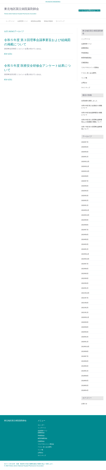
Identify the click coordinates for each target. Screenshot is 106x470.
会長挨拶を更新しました (89, 101)
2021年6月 (84, 303)
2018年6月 (84, 380)
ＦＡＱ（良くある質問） (89, 73)
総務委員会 (85, 48)
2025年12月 (85, 161)
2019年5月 (84, 366)
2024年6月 (84, 234)
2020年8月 (84, 327)
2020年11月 (85, 317)
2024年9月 (84, 220)
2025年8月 (84, 176)
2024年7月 (84, 229)
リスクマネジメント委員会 (90, 67)
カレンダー (41, 425)
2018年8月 (84, 376)
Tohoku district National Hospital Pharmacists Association (26, 466)
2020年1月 (84, 341)
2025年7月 (84, 181)
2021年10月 (85, 293)
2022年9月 (84, 278)
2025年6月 (84, 186)
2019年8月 (84, 351)
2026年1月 (84, 156)
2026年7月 (84, 142)
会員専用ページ (22, 21)
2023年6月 (84, 268)
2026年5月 (84, 152)
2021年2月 (84, 307)
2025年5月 (84, 191)
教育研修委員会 (86, 58)
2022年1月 (84, 288)
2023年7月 (84, 264)
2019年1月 (84, 371)
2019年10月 (85, 346)
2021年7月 (84, 298)
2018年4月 (84, 390)
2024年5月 (84, 239)
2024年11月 (85, 210)
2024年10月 (85, 215)
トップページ (10, 21)
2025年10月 (85, 171)
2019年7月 (84, 356)
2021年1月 (84, 312)
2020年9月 (84, 322)
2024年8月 (84, 225)
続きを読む (8, 54)
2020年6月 (84, 332)
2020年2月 (84, 337)
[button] (89, 10)
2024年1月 (84, 249)
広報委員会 (85, 62)
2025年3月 (84, 195)
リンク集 (84, 78)
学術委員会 (85, 53)
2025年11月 (85, 166)
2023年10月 (85, 259)
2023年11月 (85, 254)
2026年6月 (84, 147)
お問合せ (84, 82)
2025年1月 (84, 205)
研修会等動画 (48, 21)
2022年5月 (84, 283)
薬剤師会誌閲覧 (36, 21)
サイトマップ (60, 21)
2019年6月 (84, 361)
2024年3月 (84, 244)
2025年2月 (84, 200)
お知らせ (84, 403)
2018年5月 (84, 385)
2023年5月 (84, 273)
